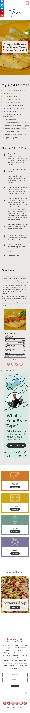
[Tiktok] (9, 703)
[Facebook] (17, 703)
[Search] (24, 692)
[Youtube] (13, 703)
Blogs (15, 484)
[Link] (25, 703)
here (3, 281)
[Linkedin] (21, 703)
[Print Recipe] (21, 364)
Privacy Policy (20, 707)
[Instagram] (5, 703)
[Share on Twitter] (16, 364)
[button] (27, 3)
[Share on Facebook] (12, 364)
